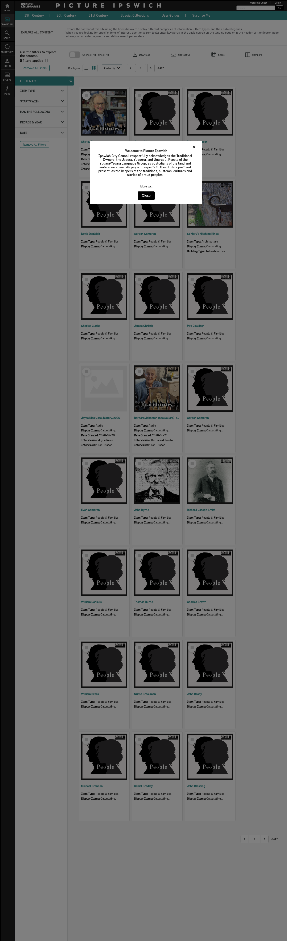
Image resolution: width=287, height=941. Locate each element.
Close (146, 195)
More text (146, 186)
